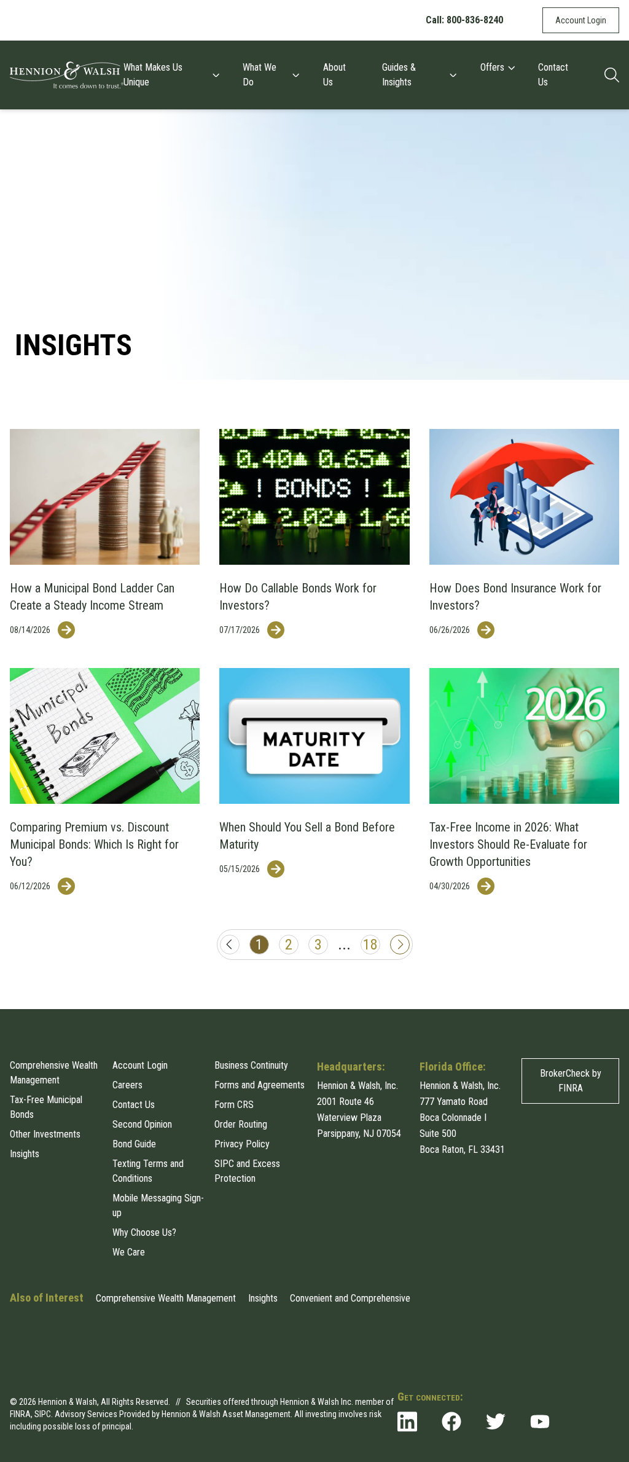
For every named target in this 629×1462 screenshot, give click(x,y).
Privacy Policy (242, 1144)
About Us (334, 74)
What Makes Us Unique (152, 74)
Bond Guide (134, 1144)
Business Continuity (251, 1065)
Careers (127, 1085)
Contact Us (553, 74)
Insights (24, 1154)
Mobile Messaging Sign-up (158, 1205)
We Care (128, 1252)
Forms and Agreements (259, 1085)
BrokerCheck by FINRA (570, 1080)
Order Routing (240, 1124)
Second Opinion (142, 1124)
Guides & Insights (399, 74)
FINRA (20, 1414)
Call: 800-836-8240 (464, 20)
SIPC (42, 1414)
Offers (492, 67)
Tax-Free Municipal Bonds (46, 1107)
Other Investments (45, 1134)
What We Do (259, 74)
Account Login (580, 20)
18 (370, 944)
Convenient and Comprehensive (350, 1298)
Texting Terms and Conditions (148, 1171)
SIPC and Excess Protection (247, 1171)
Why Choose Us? (144, 1232)
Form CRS (234, 1104)
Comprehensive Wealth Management (54, 1072)
